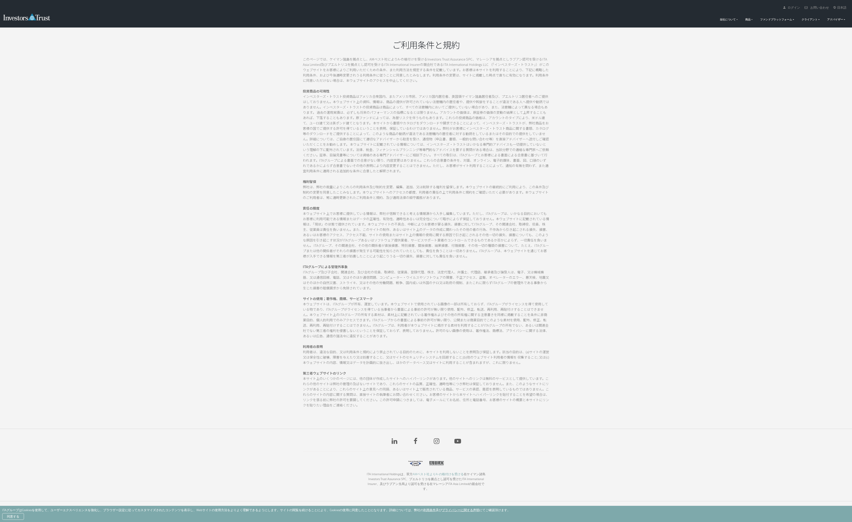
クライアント (810, 19)
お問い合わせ (818, 8)
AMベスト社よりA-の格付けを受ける (438, 474)
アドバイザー (835, 19)
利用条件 (429, 510)
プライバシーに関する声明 (460, 510)
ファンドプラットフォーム (776, 19)
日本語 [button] (841, 8)
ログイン (793, 8)
